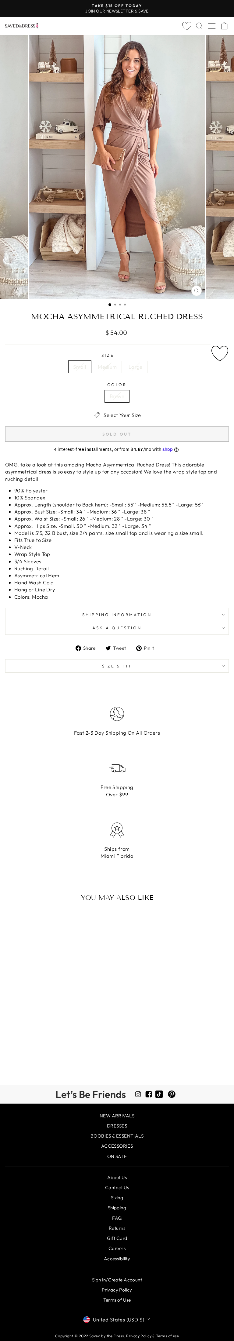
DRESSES (117, 1126)
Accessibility (117, 1259)
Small (79, 367)
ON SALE (117, 1156)
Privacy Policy (117, 1290)
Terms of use (167, 1335)
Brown (117, 396)
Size (107, 355)
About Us (117, 1177)
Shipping (117, 1208)
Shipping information (117, 614)
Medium (107, 367)
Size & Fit (117, 665)
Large (136, 367)
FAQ (117, 1218)
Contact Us (117, 1187)
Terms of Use (117, 1300)
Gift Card (117, 1238)
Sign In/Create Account (117, 1280)
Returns (117, 1228)
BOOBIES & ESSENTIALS (117, 1136)
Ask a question (117, 627)
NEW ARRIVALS (117, 1116)
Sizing (117, 1197)
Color (117, 384)
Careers (117, 1248)
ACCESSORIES (117, 1146)
